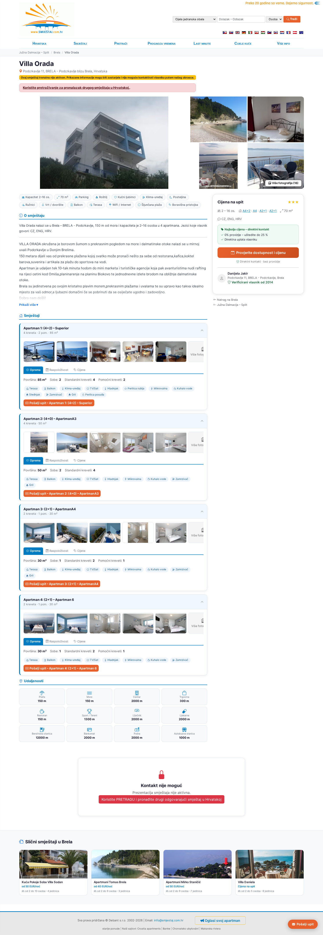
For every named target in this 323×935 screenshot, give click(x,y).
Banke (166, 928)
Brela (57, 52)
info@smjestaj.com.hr (168, 920)
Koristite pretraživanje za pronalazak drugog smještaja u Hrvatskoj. (76, 88)
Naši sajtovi (129, 928)
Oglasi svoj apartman (222, 920)
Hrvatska (39, 43)
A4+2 (246, 211)
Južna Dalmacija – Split (34, 52)
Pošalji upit (305, 924)
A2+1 (263, 211)
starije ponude (111, 928)
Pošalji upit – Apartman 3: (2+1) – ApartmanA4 (63, 584)
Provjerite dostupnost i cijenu (261, 252)
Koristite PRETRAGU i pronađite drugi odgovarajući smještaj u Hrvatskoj (161, 799)
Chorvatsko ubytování (185, 928)
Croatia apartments (149, 928)
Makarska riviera (211, 928)
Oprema (35, 370)
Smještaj (80, 43)
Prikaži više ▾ (28, 304)
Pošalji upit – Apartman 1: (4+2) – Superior (60, 403)
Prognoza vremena (162, 43)
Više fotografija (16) (285, 183)
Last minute (202, 43)
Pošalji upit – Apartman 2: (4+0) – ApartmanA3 (64, 493)
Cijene (81, 370)
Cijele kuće (242, 43)
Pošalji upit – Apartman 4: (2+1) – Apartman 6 (63, 668)
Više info (283, 43)
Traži (293, 19)
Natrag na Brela (227, 299)
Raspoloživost (58, 370)
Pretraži (120, 43)
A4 (255, 211)
